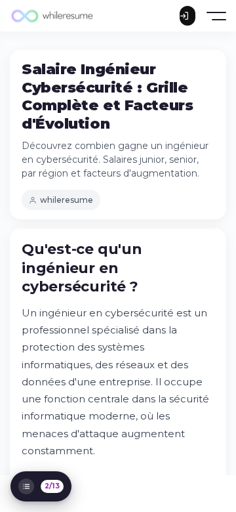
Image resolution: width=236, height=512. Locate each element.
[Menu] (217, 16)
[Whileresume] (52, 15)
